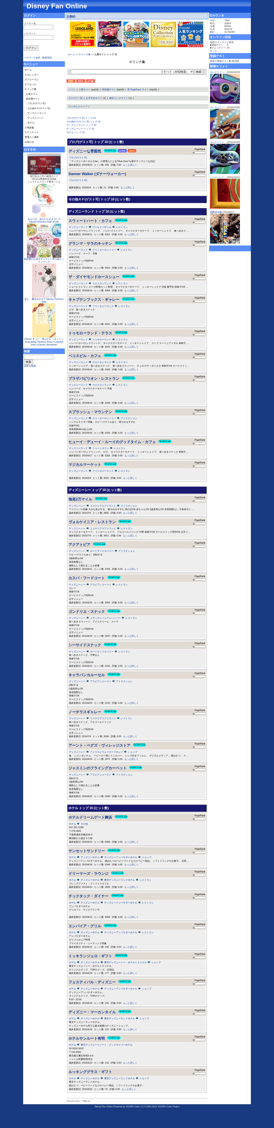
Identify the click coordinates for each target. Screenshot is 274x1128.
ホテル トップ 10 (76, 132)
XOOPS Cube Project (168, 1106)
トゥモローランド (101, 339)
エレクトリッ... (218, 72)
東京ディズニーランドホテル (119, 880)
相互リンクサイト (118, 98)
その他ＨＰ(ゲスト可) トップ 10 (83, 121)
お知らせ (29, 142)
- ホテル (30, 122)
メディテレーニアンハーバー (105, 618)
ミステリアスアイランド (103, 505)
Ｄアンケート (32, 132)
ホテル (72, 824)
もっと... (214, 50)
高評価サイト (109, 89)
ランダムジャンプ (77, 106)
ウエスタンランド (101, 283)
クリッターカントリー (104, 250)
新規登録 (47, 57)
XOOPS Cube (133, 1106)
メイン (72, 89)
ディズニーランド (78, 227)
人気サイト (85, 89)
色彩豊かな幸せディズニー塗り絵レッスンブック (44, 260)
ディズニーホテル (90, 857)
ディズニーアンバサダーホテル (120, 857)
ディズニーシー (77, 505)
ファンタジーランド (103, 306)
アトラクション (129, 418)
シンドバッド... (218, 177)
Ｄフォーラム (32, 79)
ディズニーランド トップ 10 (81, 125)
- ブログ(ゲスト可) (36, 103)
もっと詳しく (130, 165)
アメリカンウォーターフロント (106, 752)
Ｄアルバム (30, 84)
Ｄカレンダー (32, 74)
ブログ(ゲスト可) (78, 157)
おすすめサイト (94, 98)
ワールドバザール (101, 227)
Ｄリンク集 (85, 54)
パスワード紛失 (32, 57)
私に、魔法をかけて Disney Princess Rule (44, 300)
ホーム (71, 54)
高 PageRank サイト (138, 89)
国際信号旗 (216, 212)
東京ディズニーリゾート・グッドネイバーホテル (107, 1044)
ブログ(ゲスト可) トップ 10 (81, 118)
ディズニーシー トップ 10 (80, 128)
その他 (84, 824)
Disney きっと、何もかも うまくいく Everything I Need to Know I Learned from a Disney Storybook (44, 342)
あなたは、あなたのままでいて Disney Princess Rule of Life (44, 220)
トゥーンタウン (100, 448)
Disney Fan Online (57, 6)
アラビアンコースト (100, 584)
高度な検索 (30, 366)
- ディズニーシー (35, 118)
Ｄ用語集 (29, 127)
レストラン (122, 227)
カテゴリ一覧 (75, 98)
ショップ (132, 752)
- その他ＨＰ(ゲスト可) (38, 108)
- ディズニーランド (36, 113)
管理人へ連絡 (32, 137)
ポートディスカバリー (102, 551)
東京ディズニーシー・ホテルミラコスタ (125, 962)
